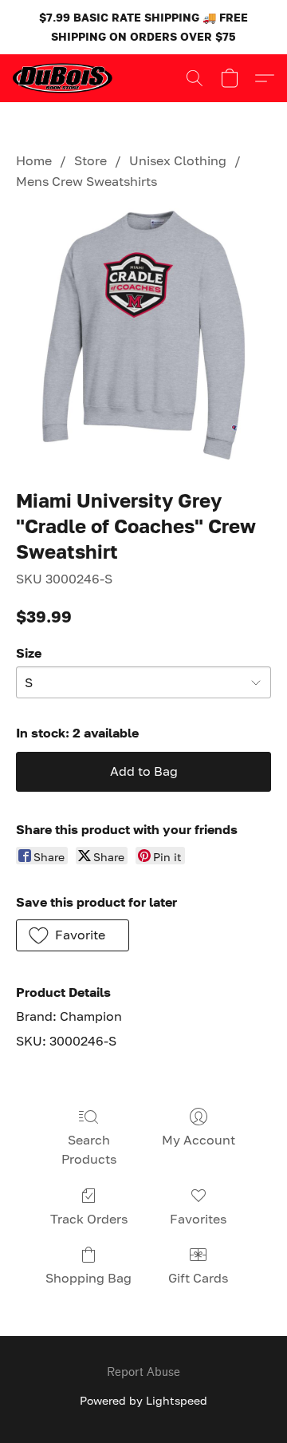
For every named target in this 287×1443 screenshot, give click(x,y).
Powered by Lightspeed (143, 1400)
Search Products (88, 1149)
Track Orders (89, 1219)
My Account (198, 1140)
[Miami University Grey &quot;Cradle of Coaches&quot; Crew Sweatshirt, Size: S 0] (143, 336)
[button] (65, 78)
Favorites (198, 1219)
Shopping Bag (88, 1278)
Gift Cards (198, 1278)
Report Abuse (143, 1372)
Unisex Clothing (177, 160)
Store (90, 160)
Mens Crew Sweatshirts (86, 181)
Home (34, 160)
